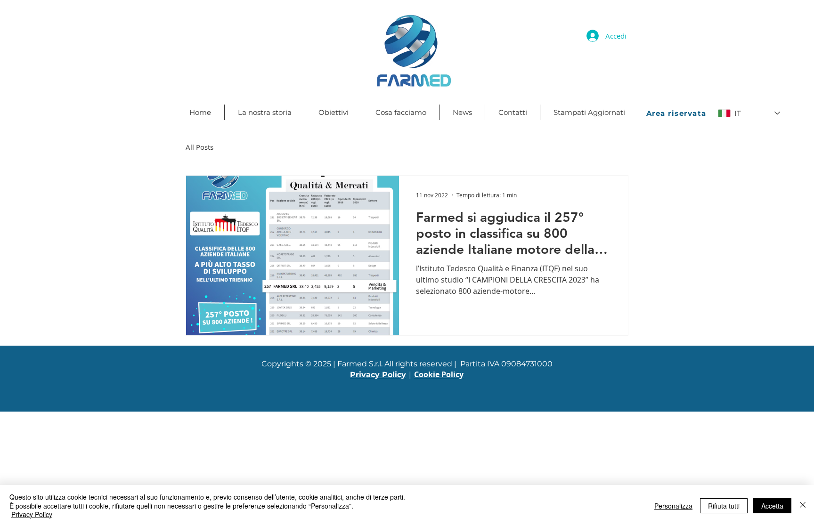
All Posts (199, 147)
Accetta (772, 505)
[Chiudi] (802, 505)
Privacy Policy (31, 514)
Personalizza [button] (673, 505)
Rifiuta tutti (724, 505)
